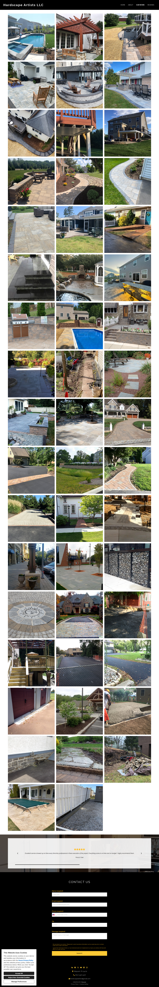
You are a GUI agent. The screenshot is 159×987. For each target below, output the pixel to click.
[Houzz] (72, 967)
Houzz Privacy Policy (25, 960)
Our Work (140, 5)
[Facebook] (75, 967)
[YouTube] (81, 967)
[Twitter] (78, 967)
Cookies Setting (84, 984)
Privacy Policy (74, 984)
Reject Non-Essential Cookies (19, 977)
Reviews (150, 5)
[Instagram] (87, 967)
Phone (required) (57, 911)
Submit (79, 953)
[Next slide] (141, 853)
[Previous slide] (17, 853)
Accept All (19, 973)
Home (123, 5)
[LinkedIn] (84, 967)
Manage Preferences (19, 981)
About (130, 5)
